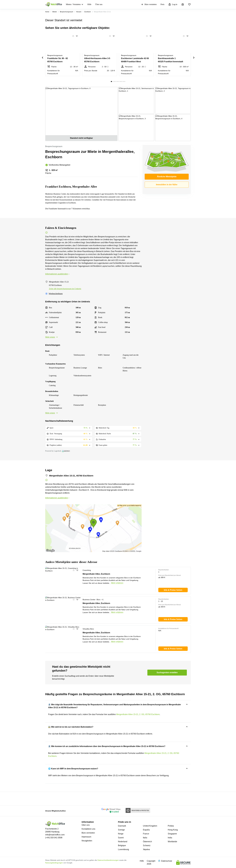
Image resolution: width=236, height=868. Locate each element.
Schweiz (146, 845)
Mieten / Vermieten (73, 4)
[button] (72, 36)
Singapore (172, 834)
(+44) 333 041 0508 (53, 838)
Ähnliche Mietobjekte (167, 177)
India (170, 838)
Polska (171, 826)
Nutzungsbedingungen (54, 863)
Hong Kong (173, 830)
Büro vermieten (151, 4)
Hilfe (89, 4)
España (146, 830)
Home (47, 12)
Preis (162, 4)
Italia (145, 838)
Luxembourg (123, 849)
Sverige (121, 830)
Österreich (147, 842)
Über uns (98, 4)
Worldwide (172, 842)
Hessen (78, 12)
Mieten (54, 12)
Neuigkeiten (87, 841)
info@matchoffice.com (55, 835)
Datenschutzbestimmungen (108, 860)
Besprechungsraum (66, 12)
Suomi (121, 838)
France (146, 834)
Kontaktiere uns (88, 829)
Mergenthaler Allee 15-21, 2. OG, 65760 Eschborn (138, 714)
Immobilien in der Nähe (166, 185)
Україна (146, 849)
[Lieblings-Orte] (189, 4)
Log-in (174, 4)
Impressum (86, 837)
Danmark (122, 826)
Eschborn (87, 12)
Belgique (122, 845)
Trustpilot (48, 798)
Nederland (122, 842)
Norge (120, 834)
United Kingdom (150, 826)
